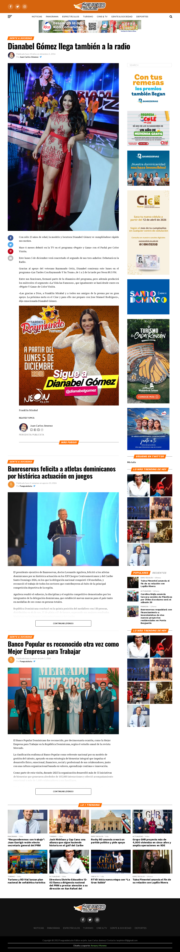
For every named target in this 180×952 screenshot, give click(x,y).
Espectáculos (70, 16)
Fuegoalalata (26, 486)
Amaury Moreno (99, 945)
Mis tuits (131, 462)
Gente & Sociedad (121, 16)
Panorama (52, 16)
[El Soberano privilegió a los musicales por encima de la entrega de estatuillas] (138, 508)
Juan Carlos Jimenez (29, 57)
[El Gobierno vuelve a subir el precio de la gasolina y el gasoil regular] (161, 485)
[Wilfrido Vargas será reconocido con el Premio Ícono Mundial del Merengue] (138, 531)
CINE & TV (102, 16)
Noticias (37, 16)
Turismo (88, 16)
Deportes (142, 16)
